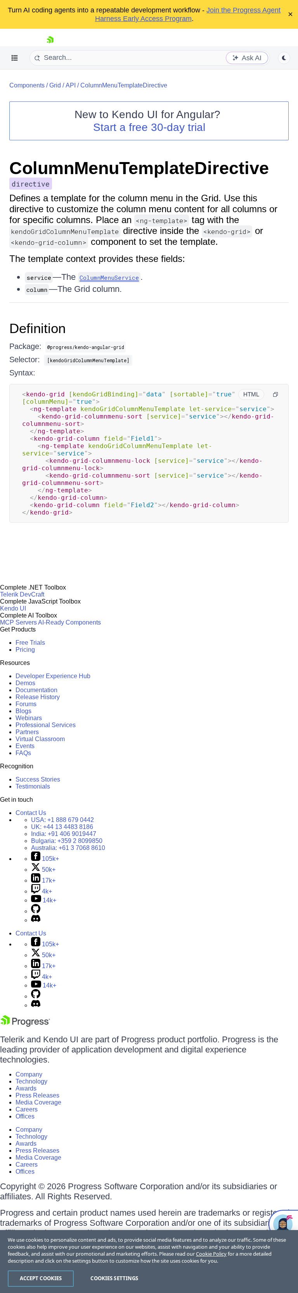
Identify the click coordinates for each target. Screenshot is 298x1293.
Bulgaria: (66, 841)
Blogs (23, 711)
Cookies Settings (114, 1278)
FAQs (23, 753)
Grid (55, 85)
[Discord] (35, 920)
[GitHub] (35, 911)
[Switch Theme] (284, 58)
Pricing (25, 649)
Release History (38, 697)
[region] (149, 1261)
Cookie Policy (211, 1253)
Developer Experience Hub (53, 676)
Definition (37, 328)
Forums (26, 704)
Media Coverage (38, 1102)
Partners (27, 732)
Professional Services (46, 725)
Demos (25, 683)
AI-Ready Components (69, 622)
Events (25, 746)
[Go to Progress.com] (25, 1024)
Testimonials (33, 786)
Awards (26, 1088)
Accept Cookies (41, 1278)
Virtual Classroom (40, 739)
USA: (62, 820)
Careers (27, 1109)
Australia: (68, 848)
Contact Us (31, 813)
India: (63, 834)
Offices (25, 1116)
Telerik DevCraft (22, 594)
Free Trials (30, 642)
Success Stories (38, 779)
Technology (31, 1081)
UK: (62, 827)
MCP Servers (18, 622)
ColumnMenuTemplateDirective (123, 85)
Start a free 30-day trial (149, 127)
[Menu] (15, 58)
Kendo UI (13, 608)
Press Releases (37, 1095)
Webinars (29, 718)
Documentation (36, 690)
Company (29, 1074)
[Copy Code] (275, 394)
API (71, 85)
